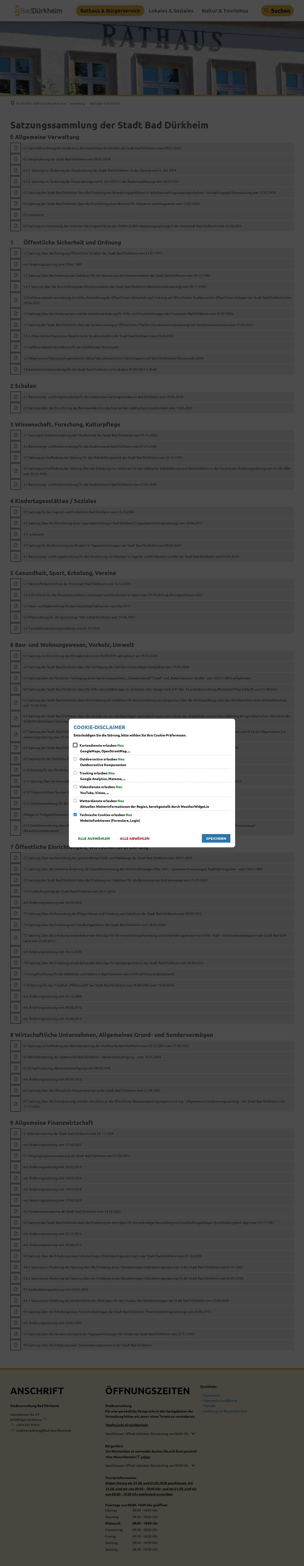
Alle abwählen (134, 838)
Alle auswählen (94, 838)
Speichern (216, 838)
